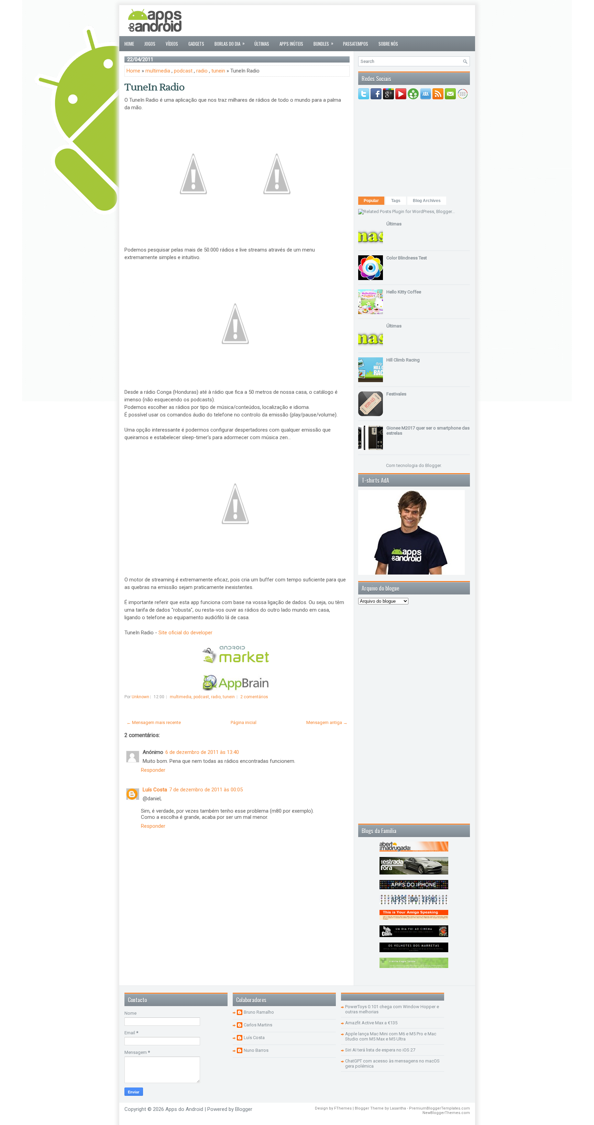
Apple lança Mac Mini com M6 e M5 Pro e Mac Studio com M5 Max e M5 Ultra (390, 1036)
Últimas (261, 43)
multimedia (157, 71)
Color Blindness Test (406, 257)
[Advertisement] (345, 20)
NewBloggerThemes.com (446, 1113)
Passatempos (355, 43)
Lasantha (398, 1108)
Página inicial (243, 722)
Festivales (396, 394)
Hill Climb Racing (403, 360)
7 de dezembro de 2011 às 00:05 (206, 790)
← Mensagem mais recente (153, 722)
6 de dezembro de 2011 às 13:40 (202, 752)
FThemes (343, 1108)
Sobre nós (388, 43)
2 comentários (254, 696)
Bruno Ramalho (259, 1012)
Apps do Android (184, 1109)
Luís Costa (155, 790)
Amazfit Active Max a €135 (371, 1022)
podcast (183, 71)
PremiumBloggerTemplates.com (439, 1108)
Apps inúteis (291, 43)
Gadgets (196, 43)
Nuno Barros (256, 1050)
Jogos (149, 43)
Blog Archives (427, 200)
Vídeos (172, 43)
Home (129, 43)
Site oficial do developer (185, 633)
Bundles (323, 43)
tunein (218, 71)
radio (202, 71)
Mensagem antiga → (327, 722)
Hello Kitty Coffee (403, 291)
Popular (371, 200)
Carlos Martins (258, 1024)
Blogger (433, 465)
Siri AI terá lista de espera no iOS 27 (380, 1049)
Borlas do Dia (229, 43)
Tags (395, 200)
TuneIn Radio (154, 87)
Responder (153, 770)
